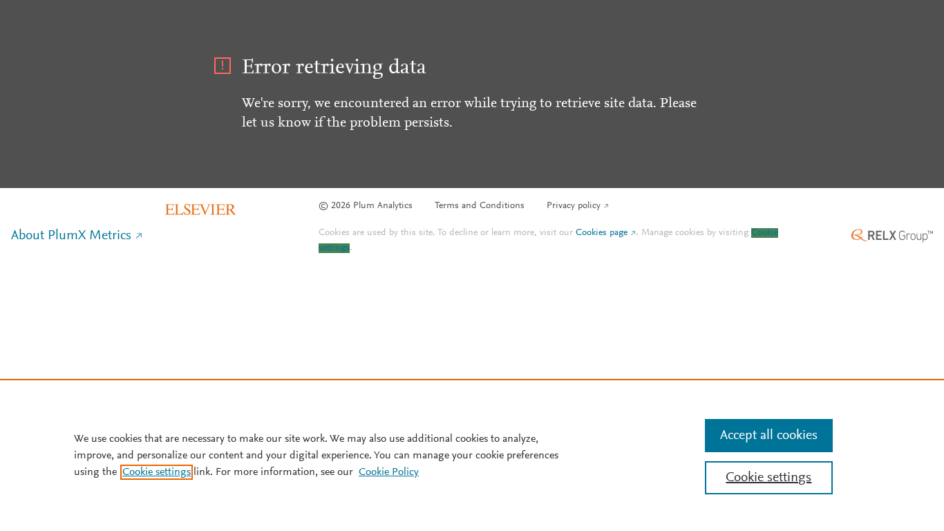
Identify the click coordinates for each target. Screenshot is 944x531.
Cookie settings (156, 472)
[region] (472, 455)
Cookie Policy (389, 472)
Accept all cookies (769, 435)
